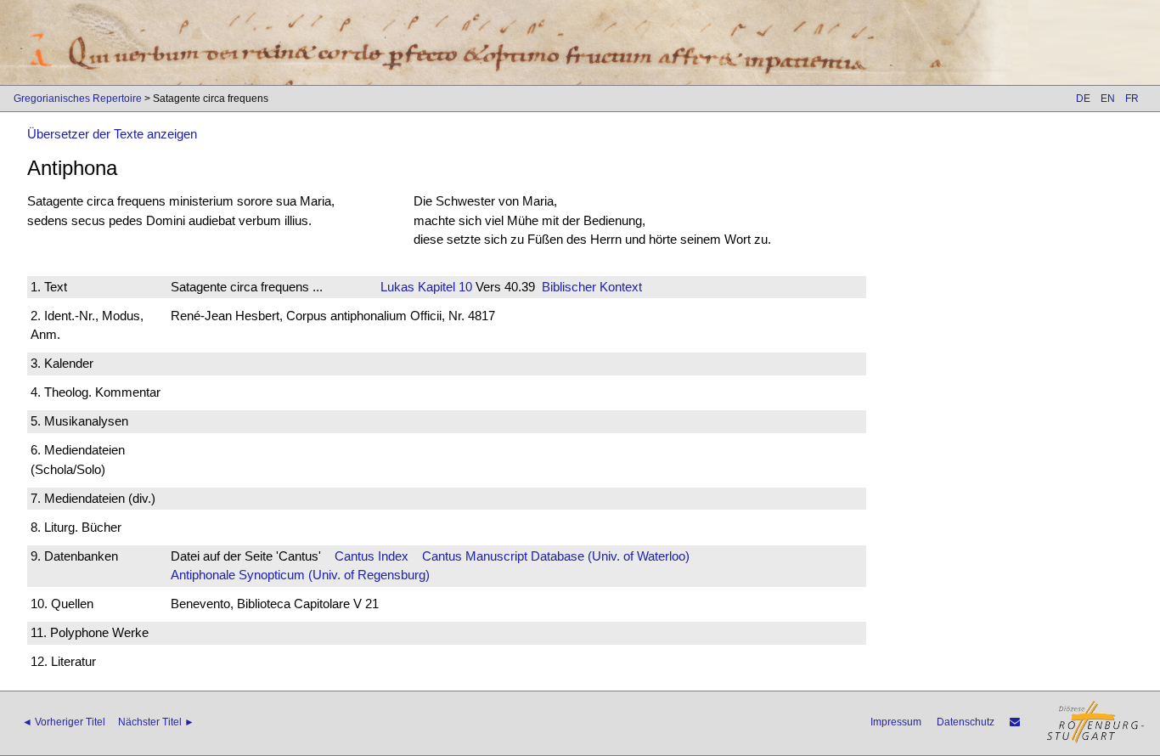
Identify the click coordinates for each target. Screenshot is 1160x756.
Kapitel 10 (443, 286)
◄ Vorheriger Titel (63, 722)
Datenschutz (965, 722)
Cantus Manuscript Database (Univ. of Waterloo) (556, 556)
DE (1083, 98)
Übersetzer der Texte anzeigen (112, 134)
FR (1132, 98)
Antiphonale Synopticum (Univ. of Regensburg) (300, 574)
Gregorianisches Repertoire (78, 98)
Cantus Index (371, 556)
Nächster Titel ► (156, 722)
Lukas (397, 286)
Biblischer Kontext (592, 286)
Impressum (895, 722)
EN (1108, 98)
